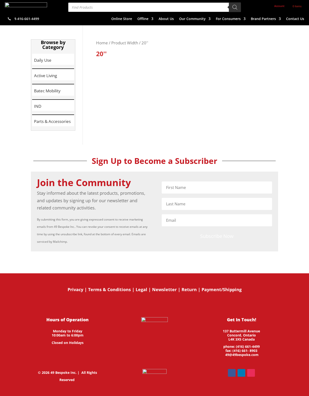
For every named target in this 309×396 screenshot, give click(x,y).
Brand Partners (263, 19)
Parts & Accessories (52, 121)
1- (26, 18)
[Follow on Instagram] (251, 373)
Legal (141, 289)
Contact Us (295, 19)
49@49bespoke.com (242, 354)
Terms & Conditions (109, 289)
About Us (166, 19)
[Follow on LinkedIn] (241, 373)
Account (279, 6)
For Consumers (228, 19)
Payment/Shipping (222, 289)
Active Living (45, 75)
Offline (142, 19)
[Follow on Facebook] (232, 373)
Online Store (121, 19)
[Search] (235, 7)
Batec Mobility (47, 91)
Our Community (192, 19)
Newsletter (164, 289)
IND (37, 106)
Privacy (75, 289)
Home (102, 43)
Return (189, 289)
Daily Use (42, 60)
